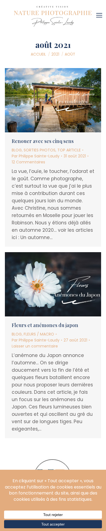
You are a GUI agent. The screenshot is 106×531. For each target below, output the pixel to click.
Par (36, 156)
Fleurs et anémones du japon (45, 325)
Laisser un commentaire (35, 346)
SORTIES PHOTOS (39, 150)
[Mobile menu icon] (100, 13)
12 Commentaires (28, 162)
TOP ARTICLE (69, 150)
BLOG (17, 150)
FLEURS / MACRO (39, 334)
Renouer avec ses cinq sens (43, 141)
